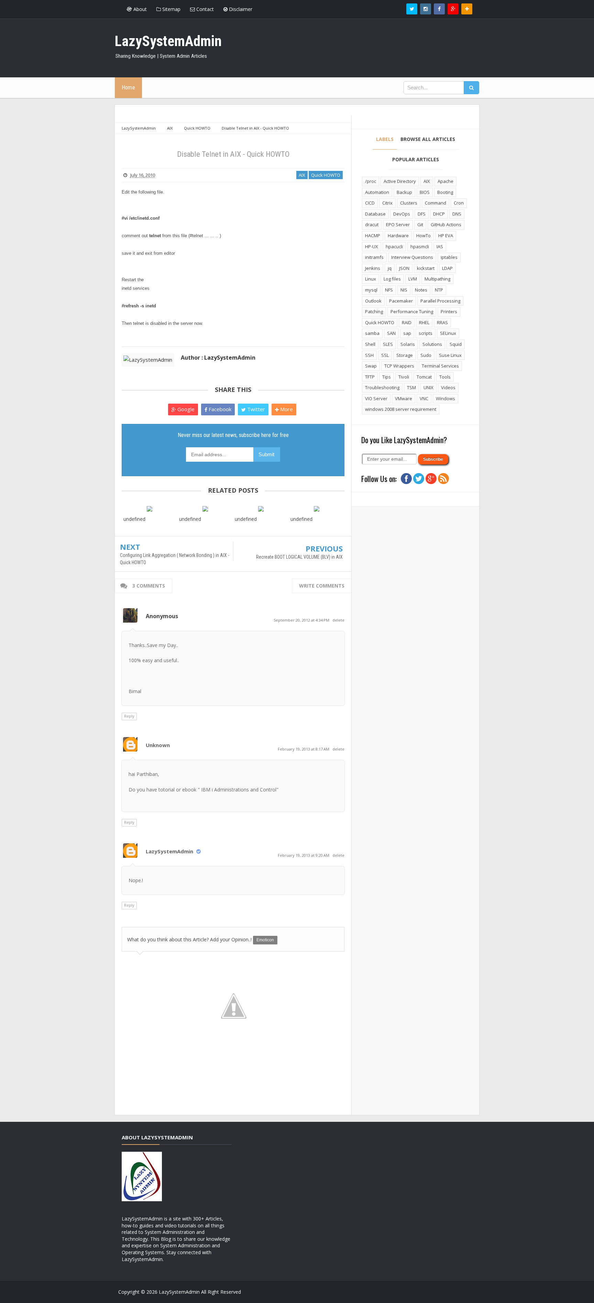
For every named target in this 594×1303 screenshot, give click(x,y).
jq (390, 268)
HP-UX (371, 246)
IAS (440, 246)
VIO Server (376, 398)
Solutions (432, 344)
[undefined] (149, 508)
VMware (403, 398)
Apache (445, 181)
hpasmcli (419, 246)
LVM (412, 279)
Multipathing (437, 279)
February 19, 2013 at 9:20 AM (304, 855)
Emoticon (265, 940)
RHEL (424, 322)
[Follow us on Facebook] (439, 8)
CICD (370, 203)
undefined (134, 519)
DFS (422, 214)
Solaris (407, 344)
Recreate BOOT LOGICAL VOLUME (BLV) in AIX (299, 557)
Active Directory (400, 181)
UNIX (428, 387)
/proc (370, 181)
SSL (385, 355)
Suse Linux (450, 355)
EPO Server (398, 224)
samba (372, 333)
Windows (445, 398)
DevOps (401, 214)
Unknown (158, 745)
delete (338, 620)
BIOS (425, 192)
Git (420, 224)
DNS (456, 214)
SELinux (448, 333)
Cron (459, 203)
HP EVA (445, 235)
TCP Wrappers (399, 366)
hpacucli (394, 246)
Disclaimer (240, 9)
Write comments (321, 585)
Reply (129, 716)
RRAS (442, 322)
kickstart (425, 268)
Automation (377, 192)
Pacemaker (401, 301)
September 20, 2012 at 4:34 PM (302, 620)
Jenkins (372, 268)
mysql (371, 290)
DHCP (439, 214)
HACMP (372, 235)
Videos (448, 387)
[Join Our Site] (466, 8)
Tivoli (403, 377)
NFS (389, 290)
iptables (449, 257)
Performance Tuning (411, 311)
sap (407, 333)
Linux (370, 279)
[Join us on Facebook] (406, 478)
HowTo (423, 235)
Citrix (387, 203)
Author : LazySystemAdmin (218, 357)
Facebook (219, 409)
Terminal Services (440, 366)
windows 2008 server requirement (400, 409)
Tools (445, 377)
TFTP (370, 377)
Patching (374, 311)
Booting (445, 192)
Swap (371, 366)
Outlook (373, 301)
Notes (421, 290)
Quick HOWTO (325, 175)
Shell (370, 344)
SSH (369, 355)
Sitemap (170, 9)
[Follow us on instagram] (425, 8)
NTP (439, 290)
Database (375, 214)
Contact (204, 9)
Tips (386, 377)
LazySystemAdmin (169, 851)
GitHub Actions (446, 224)
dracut (371, 224)
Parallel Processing (440, 301)
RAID (406, 322)
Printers (449, 311)
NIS (403, 290)
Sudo (425, 355)
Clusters (408, 203)
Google (185, 409)
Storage (404, 355)
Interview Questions (412, 257)
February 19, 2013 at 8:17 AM (304, 749)
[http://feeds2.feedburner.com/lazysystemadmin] (443, 478)
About (139, 9)
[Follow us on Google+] (453, 8)
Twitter (255, 409)
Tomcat (424, 377)
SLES (388, 344)
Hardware (398, 235)
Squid (456, 344)
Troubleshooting (382, 387)
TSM (411, 387)
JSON (404, 268)
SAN (391, 333)
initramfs (374, 257)
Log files (392, 279)
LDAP (447, 268)
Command (435, 203)
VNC (424, 398)
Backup (404, 192)
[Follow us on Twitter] (411, 8)
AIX (302, 175)
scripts (425, 333)
